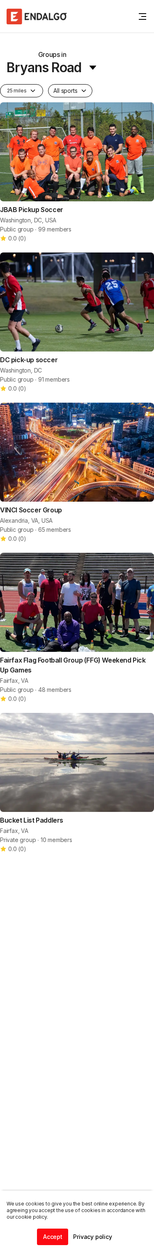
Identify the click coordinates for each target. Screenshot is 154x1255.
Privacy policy (92, 1236)
